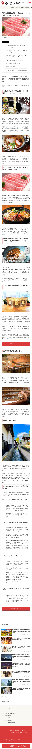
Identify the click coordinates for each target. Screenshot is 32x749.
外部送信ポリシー (23, 732)
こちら (13, 569)
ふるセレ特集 (10, 7)
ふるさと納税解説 (8, 720)
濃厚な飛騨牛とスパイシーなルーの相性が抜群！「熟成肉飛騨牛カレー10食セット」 (16, 56)
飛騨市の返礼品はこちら (16, 343)
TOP (3, 7)
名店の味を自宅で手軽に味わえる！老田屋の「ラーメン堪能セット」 (16, 46)
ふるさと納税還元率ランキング (11, 711)
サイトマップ (17, 735)
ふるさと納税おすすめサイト (11, 722)
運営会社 (17, 730)
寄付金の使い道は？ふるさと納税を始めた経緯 (16, 70)
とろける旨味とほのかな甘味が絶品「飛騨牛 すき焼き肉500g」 (16, 51)
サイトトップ (7, 708)
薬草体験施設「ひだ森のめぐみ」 (13, 63)
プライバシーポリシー (12, 732)
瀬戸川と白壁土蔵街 (10, 66)
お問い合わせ (9, 730)
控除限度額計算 (8, 715)
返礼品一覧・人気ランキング (11, 713)
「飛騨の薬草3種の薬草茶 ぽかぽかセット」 (16, 60)
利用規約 (23, 730)
